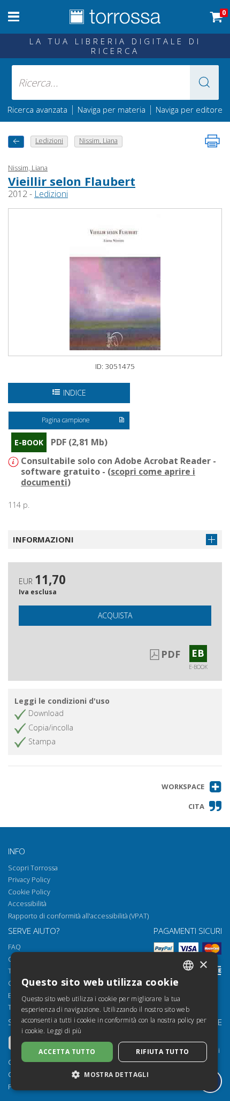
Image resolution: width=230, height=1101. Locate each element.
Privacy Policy (29, 879)
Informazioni (43, 539)
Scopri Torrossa (33, 867)
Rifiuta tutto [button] (162, 1051)
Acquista (115, 615)
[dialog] (114, 1021)
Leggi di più (64, 1030)
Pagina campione (66, 419)
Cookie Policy (29, 891)
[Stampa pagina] (212, 141)
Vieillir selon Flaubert (71, 181)
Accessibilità (27, 903)
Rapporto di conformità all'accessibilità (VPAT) (78, 916)
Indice (74, 393)
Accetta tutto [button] (67, 1051)
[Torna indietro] (16, 142)
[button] (204, 82)
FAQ (14, 946)
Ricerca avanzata (37, 109)
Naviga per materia (111, 109)
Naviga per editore (189, 109)
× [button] (203, 965)
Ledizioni (51, 194)
